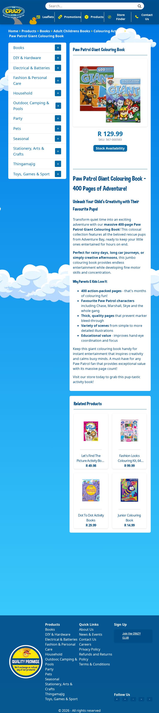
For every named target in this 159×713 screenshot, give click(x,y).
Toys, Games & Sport (31, 173)
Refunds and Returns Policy (95, 656)
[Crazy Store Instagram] (133, 699)
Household (22, 93)
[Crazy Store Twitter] (125, 699)
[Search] (139, 6)
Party (17, 118)
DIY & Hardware (27, 57)
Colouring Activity (108, 31)
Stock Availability (110, 148)
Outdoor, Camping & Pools (31, 105)
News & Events (90, 634)
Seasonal (21, 138)
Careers (85, 644)
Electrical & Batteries (31, 67)
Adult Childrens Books (71, 31)
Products (29, 31)
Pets (17, 128)
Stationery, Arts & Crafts (28, 151)
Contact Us (87, 639)
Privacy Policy (89, 649)
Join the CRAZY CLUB (131, 636)
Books (45, 31)
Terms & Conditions (94, 664)
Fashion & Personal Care (30, 80)
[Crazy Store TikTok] (149, 699)
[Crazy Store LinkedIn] (141, 699)
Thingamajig (24, 163)
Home (13, 31)
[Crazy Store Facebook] (117, 699)
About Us (86, 629)
